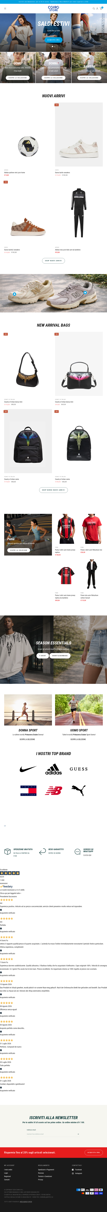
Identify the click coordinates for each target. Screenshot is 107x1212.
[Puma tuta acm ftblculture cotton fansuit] (92, 574)
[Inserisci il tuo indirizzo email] (78, 1134)
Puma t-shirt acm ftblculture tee (91, 550)
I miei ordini (8, 1170)
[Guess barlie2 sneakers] (28, 212)
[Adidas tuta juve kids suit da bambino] (79, 212)
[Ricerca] (94, 8)
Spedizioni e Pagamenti (46, 1170)
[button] (53, 40)
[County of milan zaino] (28, 441)
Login (6, 1173)
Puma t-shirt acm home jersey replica (65, 551)
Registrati (7, 1176)
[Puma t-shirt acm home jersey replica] (66, 529)
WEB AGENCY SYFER (26, 1202)
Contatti (7, 1180)
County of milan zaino (11, 479)
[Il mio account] (97, 8)
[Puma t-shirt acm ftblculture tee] (92, 529)
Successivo (13, 896)
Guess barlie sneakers (62, 173)
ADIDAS (6, 170)
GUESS (57, 170)
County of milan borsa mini (13, 402)
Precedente (4, 896)
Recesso (41, 1173)
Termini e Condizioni (45, 1176)
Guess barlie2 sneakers (12, 250)
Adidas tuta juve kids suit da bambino (67, 250)
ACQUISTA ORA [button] (94, 1152)
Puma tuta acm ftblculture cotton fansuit (89, 596)
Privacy (40, 1180)
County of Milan (9, 399)
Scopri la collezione (18, 78)
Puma (56, 547)
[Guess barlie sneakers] (79, 134)
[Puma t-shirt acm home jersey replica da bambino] (66, 574)
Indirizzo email (31, 1130)
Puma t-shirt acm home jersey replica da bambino (65, 596)
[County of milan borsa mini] (28, 364)
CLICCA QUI (87, 855)
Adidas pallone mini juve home (14, 173)
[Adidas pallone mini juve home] (28, 134)
